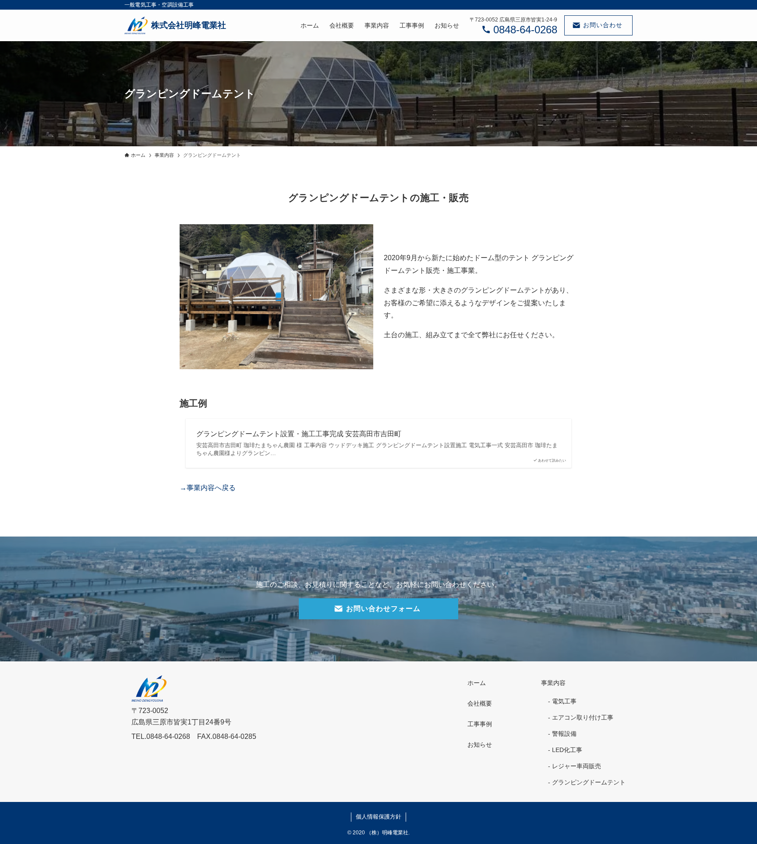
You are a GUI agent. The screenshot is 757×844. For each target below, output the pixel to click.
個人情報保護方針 (378, 816)
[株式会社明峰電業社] (175, 25)
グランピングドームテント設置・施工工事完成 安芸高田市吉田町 (298, 434)
